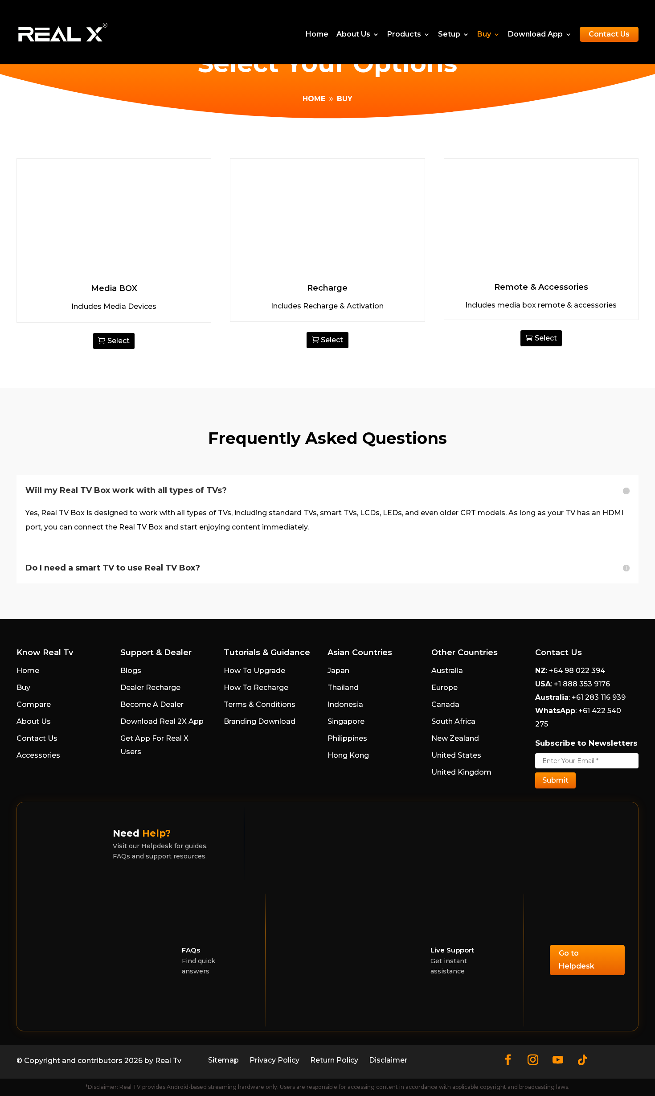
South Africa (453, 721)
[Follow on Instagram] (533, 1060)
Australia (447, 670)
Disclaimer (388, 1060)
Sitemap (223, 1060)
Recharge (327, 288)
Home (317, 34)
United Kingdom (461, 772)
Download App (535, 34)
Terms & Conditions (259, 704)
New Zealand (455, 738)
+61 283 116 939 (598, 697)
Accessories (38, 755)
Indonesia (345, 704)
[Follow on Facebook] (508, 1060)
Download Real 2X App (162, 721)
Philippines (347, 738)
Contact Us (609, 34)
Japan (338, 670)
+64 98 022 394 (576, 670)
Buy (484, 34)
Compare (33, 704)
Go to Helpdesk (576, 959)
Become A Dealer (152, 704)
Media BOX (114, 288)
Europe (444, 687)
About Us (353, 34)
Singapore (346, 721)
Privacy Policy (274, 1060)
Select (118, 341)
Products (404, 34)
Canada (445, 704)
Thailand (343, 687)
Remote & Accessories (541, 287)
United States (456, 755)
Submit (555, 780)
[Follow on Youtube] (558, 1060)
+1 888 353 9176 (582, 684)
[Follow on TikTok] (583, 1060)
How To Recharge (256, 687)
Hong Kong (348, 755)
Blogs (130, 670)
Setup (449, 34)
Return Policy (334, 1060)
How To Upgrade (254, 670)
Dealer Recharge (150, 687)
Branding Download (259, 721)
